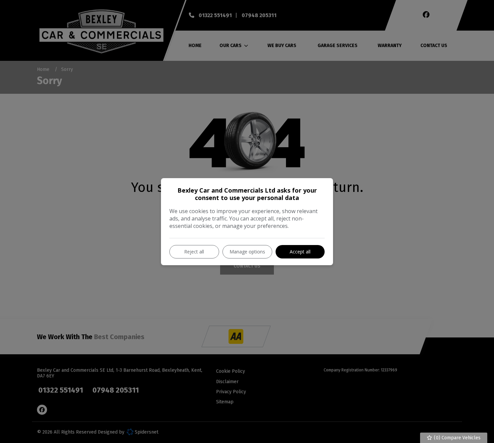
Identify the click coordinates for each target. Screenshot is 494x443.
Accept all (300, 251)
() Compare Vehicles (457, 438)
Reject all (194, 251)
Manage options (247, 251)
